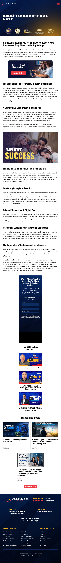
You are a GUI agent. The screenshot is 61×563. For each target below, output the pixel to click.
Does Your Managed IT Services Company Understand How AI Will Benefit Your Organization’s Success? (29, 473)
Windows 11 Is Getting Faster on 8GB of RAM (15, 441)
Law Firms (42, 532)
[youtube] (36, 521)
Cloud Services (6, 543)
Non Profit (42, 534)
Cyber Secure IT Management (10, 532)
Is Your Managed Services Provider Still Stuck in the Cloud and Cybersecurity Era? (45, 442)
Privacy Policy (27, 553)
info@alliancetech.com (44, 512)
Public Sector (43, 536)
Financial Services (44, 540)
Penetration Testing (26, 540)
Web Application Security (27, 538)
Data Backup (24, 532)
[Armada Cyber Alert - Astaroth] (30, 359)
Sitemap (21, 553)
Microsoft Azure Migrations (10, 545)
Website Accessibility (37, 553)
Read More (6, 448)
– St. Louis (42, 498)
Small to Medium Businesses (47, 543)
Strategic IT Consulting (8, 538)
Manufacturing (43, 545)
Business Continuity (8, 534)
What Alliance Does (10, 529)
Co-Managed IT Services (9, 540)
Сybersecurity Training (26, 543)
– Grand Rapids (43, 501)
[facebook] (23, 521)
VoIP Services (24, 534)
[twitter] (28, 521)
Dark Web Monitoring (26, 536)
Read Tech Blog (30, 487)
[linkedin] (32, 521)
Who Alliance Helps (47, 529)
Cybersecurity (6, 536)
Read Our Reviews (18, 73)
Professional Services (45, 538)
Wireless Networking (26, 545)
